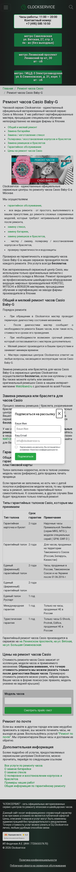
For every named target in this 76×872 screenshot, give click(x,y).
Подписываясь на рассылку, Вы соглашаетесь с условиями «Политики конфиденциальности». (40, 448)
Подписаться (25, 456)
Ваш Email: (21, 435)
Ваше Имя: (21, 423)
